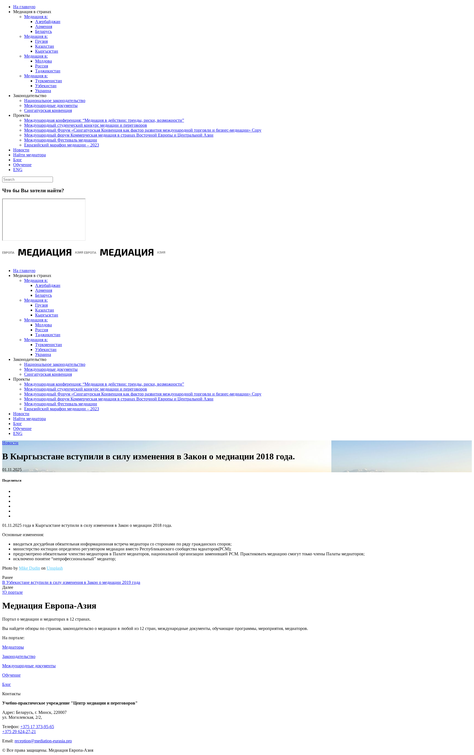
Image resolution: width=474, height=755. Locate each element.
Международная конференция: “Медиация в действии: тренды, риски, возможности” (104, 120)
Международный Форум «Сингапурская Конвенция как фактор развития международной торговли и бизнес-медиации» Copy (142, 130)
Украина (43, 90)
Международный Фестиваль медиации (60, 140)
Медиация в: (36, 16)
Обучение (22, 164)
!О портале (12, 592)
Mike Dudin (29, 568)
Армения (43, 26)
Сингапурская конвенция (48, 110)
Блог (17, 159)
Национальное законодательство (54, 100)
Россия (41, 66)
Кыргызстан (46, 51)
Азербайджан (47, 21)
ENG (17, 169)
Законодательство (18, 656)
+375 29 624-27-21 (19, 731)
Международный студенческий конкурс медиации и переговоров (85, 125)
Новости (21, 150)
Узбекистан (46, 85)
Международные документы (51, 105)
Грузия (41, 41)
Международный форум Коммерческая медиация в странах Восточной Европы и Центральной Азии (118, 135)
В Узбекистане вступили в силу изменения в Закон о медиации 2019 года (71, 582)
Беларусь (43, 31)
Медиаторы (13, 647)
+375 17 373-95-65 (37, 726)
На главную (24, 6)
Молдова (43, 61)
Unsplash (55, 568)
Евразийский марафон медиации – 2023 (61, 145)
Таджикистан (47, 71)
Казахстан (44, 46)
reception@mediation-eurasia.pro (43, 741)
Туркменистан (48, 80)
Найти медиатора (29, 154)
